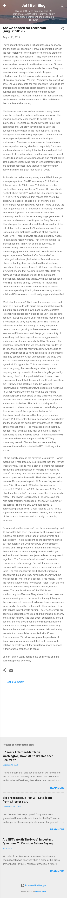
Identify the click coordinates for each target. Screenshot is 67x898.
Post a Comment (15, 681)
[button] (62, 28)
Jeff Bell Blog (33, 5)
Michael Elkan (40, 892)
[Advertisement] (33, 709)
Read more (57, 787)
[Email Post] (11, 671)
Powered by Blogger (36, 885)
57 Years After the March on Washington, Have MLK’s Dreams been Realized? (28, 756)
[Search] (62, 7)
